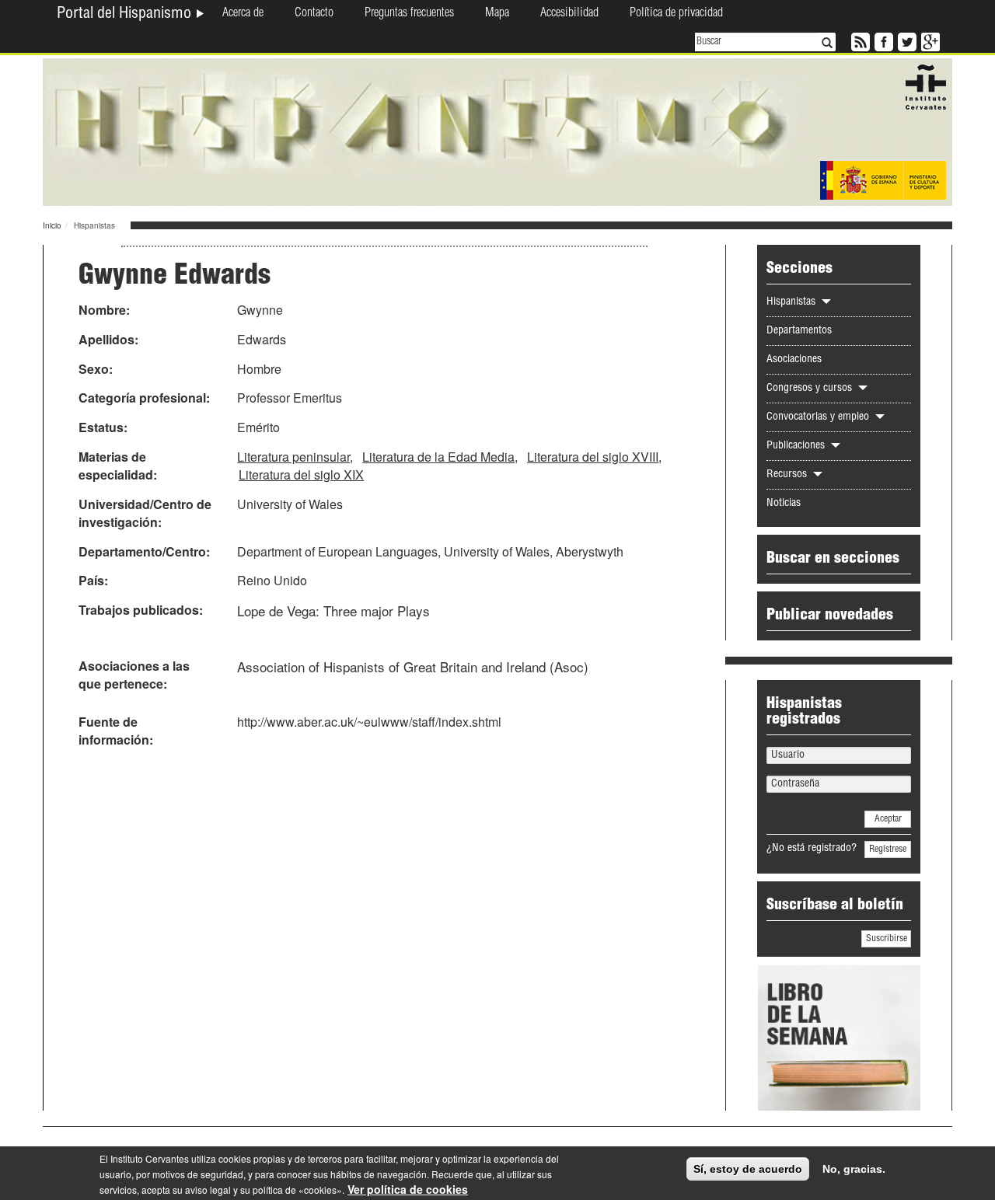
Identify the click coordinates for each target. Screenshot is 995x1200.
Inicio (52, 225)
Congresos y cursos (810, 388)
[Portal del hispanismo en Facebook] (882, 40)
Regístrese (887, 849)
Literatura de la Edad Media (438, 457)
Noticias (783, 503)
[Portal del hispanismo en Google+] (929, 40)
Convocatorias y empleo (819, 417)
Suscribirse (886, 939)
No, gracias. (853, 1169)
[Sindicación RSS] (859, 40)
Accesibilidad (569, 14)
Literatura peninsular (293, 457)
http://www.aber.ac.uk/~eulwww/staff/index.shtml (369, 722)
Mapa (497, 14)
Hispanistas (792, 302)
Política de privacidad (676, 14)
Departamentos (799, 331)
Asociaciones (794, 359)
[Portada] (497, 130)
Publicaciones (797, 446)
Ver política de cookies (407, 1189)
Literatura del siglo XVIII (592, 457)
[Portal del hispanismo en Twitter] (905, 40)
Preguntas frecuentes (409, 14)
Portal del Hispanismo (126, 15)
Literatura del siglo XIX (301, 474)
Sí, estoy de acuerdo (747, 1169)
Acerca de (243, 14)
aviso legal (208, 1189)
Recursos (788, 474)
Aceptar (888, 819)
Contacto (314, 14)
